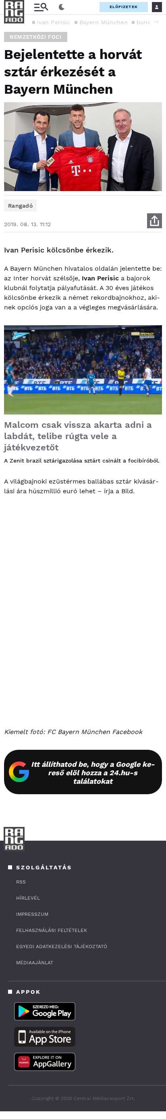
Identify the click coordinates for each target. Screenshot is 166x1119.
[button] (156, 21)
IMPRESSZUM (32, 914)
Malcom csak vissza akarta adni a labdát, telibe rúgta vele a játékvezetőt (78, 436)
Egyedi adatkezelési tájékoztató (61, 946)
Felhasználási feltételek (51, 930)
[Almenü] (41, 7)
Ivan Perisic (54, 22)
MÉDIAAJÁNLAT (34, 962)
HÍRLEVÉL (28, 898)
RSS (21, 882)
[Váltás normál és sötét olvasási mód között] (61, 7)
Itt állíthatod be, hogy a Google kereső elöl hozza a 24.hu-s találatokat (93, 772)
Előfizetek (124, 6)
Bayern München (103, 22)
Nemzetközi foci (36, 37)
